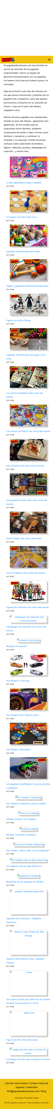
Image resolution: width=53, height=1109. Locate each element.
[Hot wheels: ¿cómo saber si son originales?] (28, 844)
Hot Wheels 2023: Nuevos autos (22, 715)
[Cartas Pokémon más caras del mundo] (28, 557)
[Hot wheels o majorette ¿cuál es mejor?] (28, 797)
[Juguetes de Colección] (8, 59)
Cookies (35, 1098)
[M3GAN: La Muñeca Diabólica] (28, 829)
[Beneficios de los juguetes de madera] (28, 876)
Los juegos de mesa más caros (21, 217)
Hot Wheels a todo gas (18, 680)
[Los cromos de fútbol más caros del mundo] (28, 415)
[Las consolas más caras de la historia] (28, 450)
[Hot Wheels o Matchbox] (28, 734)
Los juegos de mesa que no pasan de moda (28, 1059)
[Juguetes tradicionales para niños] (28, 236)
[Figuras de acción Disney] (28, 305)
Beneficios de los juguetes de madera (25, 881)
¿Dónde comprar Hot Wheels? (21, 819)
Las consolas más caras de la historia (25, 465)
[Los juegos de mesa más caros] (28, 201)
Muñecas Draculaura (16, 646)
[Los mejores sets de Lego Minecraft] (28, 860)
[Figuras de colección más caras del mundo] (28, 592)
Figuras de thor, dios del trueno (22, 1040)
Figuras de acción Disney (18, 320)
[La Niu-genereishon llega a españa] (28, 167)
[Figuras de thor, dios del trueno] (28, 1023)
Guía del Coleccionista (16, 1083)
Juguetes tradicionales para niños (23, 251)
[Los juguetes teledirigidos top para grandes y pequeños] (28, 768)
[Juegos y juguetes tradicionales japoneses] (28, 270)
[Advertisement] (26, 28)
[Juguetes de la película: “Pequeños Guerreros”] (28, 901)
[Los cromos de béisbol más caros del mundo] (28, 377)
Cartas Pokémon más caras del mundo (25, 573)
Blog (43, 1091)
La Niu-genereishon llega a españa (24, 182)
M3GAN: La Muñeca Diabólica (21, 834)
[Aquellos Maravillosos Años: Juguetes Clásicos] (28, 942)
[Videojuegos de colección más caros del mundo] (28, 619)
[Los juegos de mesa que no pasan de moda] (28, 1051)
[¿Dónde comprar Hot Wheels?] (28, 813)
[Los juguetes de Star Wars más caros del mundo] (28, 484)
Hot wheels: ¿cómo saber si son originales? (28, 850)
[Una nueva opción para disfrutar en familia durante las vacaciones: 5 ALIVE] (28, 982)
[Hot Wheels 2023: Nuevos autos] (28, 699)
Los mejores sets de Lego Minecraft (24, 866)
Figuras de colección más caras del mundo (27, 607)
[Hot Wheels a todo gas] (28, 665)
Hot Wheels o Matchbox (18, 749)
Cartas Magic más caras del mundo (24, 538)
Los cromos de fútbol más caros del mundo (28, 431)
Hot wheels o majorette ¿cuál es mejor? (26, 803)
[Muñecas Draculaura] (28, 640)
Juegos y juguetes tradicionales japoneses (27, 286)
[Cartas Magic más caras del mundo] (28, 523)
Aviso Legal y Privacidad (23, 1098)
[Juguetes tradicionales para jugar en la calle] (28, 339)
